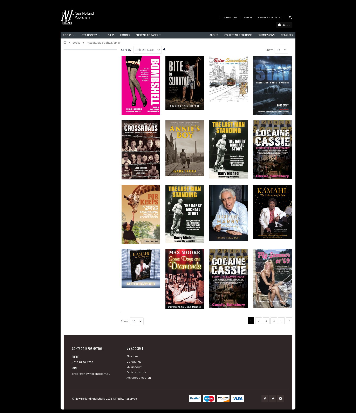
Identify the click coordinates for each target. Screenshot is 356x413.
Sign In (248, 17)
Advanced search (138, 378)
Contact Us (230, 17)
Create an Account (270, 17)
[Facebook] (264, 398)
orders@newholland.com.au (91, 374)
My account (134, 367)
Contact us (133, 362)
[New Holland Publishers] (78, 18)
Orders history (136, 372)
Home (65, 42)
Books (76, 42)
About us (132, 356)
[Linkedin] (280, 398)
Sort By (126, 50)
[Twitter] (272, 398)
